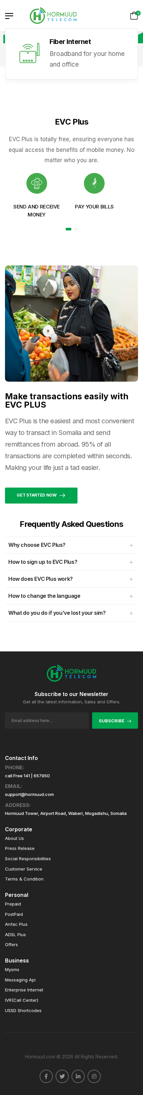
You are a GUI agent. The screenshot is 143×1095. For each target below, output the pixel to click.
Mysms (12, 969)
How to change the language (44, 595)
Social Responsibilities (28, 858)
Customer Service (23, 869)
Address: (18, 805)
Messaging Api (20, 979)
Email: (13, 786)
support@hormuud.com (29, 794)
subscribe (111, 720)
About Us (14, 838)
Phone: (14, 768)
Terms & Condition (24, 879)
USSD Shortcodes (23, 1010)
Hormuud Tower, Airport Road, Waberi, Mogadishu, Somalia (66, 813)
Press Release (20, 848)
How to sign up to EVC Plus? (42, 561)
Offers (11, 944)
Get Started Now (37, 495)
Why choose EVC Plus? (37, 545)
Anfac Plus (16, 924)
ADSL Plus (15, 934)
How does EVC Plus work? (40, 578)
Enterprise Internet (24, 989)
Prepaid (13, 904)
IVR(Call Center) (21, 1000)
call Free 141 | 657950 (27, 775)
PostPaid (14, 914)
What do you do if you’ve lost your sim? (56, 612)
